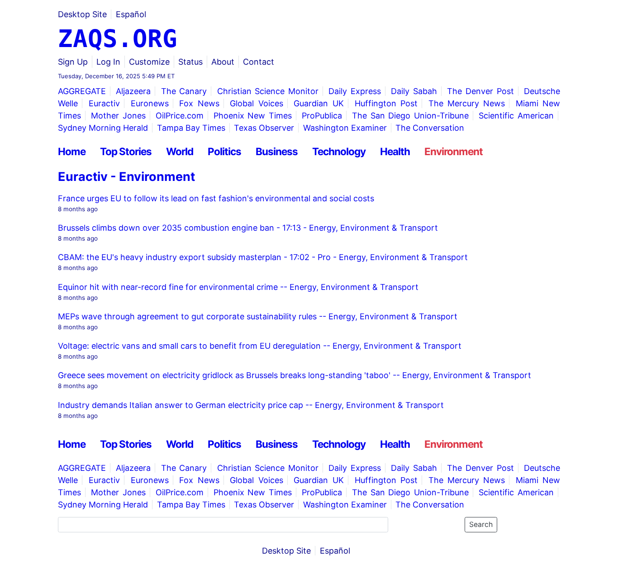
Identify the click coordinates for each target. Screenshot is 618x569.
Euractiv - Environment (126, 176)
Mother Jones (118, 115)
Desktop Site (82, 14)
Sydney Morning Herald (103, 128)
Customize (149, 61)
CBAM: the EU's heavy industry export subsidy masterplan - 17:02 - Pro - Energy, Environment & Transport (263, 257)
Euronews (150, 103)
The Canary (184, 91)
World (179, 151)
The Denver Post (480, 91)
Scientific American (516, 115)
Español (131, 14)
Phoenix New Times (253, 115)
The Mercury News (466, 103)
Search (481, 524)
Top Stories (126, 151)
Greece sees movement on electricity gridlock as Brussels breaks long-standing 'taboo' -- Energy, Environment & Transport (294, 375)
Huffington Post (386, 103)
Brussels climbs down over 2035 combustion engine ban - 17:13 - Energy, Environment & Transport (248, 227)
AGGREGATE (82, 91)
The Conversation (429, 128)
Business (277, 151)
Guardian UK (318, 103)
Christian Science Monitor (268, 91)
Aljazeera (133, 91)
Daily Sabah (414, 91)
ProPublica (322, 115)
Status (190, 61)
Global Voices (256, 103)
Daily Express (354, 91)
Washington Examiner (345, 128)
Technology (339, 151)
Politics (224, 151)
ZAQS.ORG (117, 38)
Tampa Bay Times (191, 128)
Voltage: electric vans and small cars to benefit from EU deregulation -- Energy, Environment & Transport (259, 346)
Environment (453, 151)
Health (395, 151)
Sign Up (73, 61)
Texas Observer (264, 128)
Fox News (199, 103)
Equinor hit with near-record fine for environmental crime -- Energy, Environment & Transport (238, 287)
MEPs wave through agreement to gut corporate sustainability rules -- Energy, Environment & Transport (257, 316)
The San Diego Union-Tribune (410, 115)
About (222, 61)
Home (72, 151)
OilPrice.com (180, 115)
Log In (108, 61)
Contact (258, 61)
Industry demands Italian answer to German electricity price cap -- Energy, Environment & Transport (251, 405)
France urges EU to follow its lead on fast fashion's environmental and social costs (216, 198)
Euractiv (104, 103)
